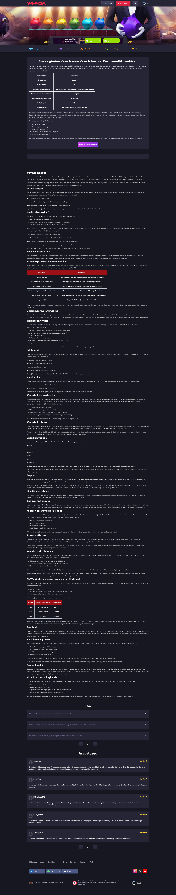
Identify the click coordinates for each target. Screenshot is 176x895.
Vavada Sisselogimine (88, 144)
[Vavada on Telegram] (135, 3)
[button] (173, 26)
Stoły (65, 862)
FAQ (91, 862)
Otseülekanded (53, 862)
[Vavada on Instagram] (135, 871)
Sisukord (83, 862)
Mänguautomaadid (36, 862)
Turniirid (73, 862)
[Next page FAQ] (95, 744)
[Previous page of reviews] (81, 847)
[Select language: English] (145, 3)
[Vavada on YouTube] (145, 871)
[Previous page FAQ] (81, 744)
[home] (36, 3)
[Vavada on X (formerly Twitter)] (140, 871)
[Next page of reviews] (95, 847)
